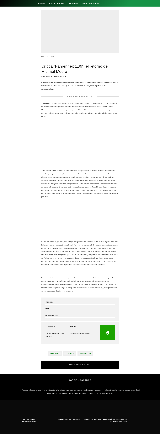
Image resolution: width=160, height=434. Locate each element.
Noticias (61, 3)
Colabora (94, 3)
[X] (105, 3)
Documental (70, 353)
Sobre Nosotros (64, 419)
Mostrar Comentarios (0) (79, 364)
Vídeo (84, 3)
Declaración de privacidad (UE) (115, 419)
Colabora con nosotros (92, 419)
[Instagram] (109, 3)
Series (52, 3)
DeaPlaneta (55, 353)
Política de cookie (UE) (118, 422)
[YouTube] (113, 3)
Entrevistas (73, 3)
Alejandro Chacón (46, 76)
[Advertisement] (80, 215)
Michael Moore (85, 353)
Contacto (76, 419)
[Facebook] (102, 3)
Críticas (42, 3)
